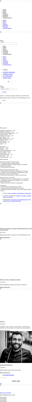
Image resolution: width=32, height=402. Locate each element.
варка (9, 193)
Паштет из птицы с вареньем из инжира (10, 279)
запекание (14, 193)
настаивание (27, 193)
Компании (5, 15)
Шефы (4, 9)
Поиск (1, 40)
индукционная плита (22, 199)
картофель (23, 195)
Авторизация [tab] (3, 397)
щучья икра (10, 197)
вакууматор (14, 199)
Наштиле (2, 321)
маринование (20, 193)
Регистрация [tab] (3, 398)
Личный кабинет (7, 17)
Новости (5, 13)
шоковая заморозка (16, 201)
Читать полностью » (5, 237)
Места (4, 12)
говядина (18, 195)
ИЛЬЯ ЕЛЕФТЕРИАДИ (6, 365)
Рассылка (5, 16)
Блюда (4, 11)
